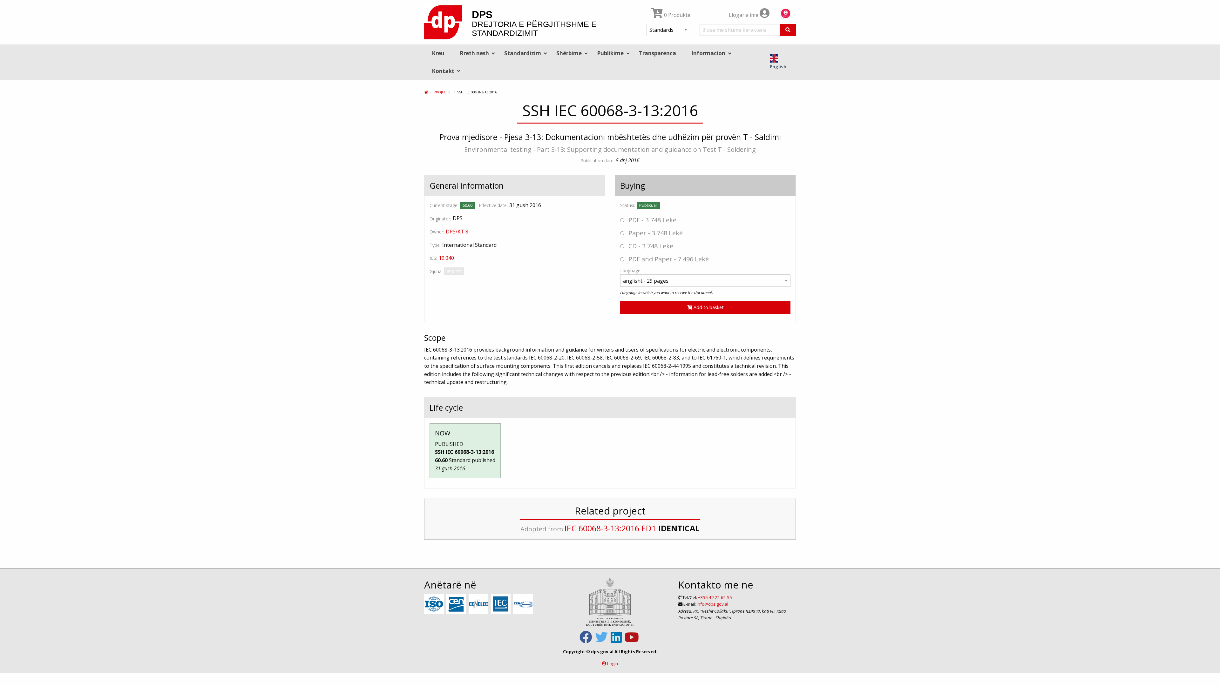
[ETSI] (523, 604)
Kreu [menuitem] (438, 53)
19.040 (446, 257)
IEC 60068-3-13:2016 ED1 (610, 528)
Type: (435, 245)
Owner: (437, 232)
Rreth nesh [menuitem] (474, 53)
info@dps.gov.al (712, 604)
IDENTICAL (679, 528)
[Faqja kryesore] (426, 92)
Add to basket (708, 307)
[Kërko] (788, 30)
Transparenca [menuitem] (657, 53)
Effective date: (493, 205)
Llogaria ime (744, 14)
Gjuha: (436, 271)
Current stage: (444, 205)
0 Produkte (676, 14)
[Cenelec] (479, 604)
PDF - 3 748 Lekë (651, 220)
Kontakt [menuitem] (443, 71)
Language (630, 270)
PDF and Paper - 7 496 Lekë (668, 259)
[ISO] (434, 604)
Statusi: (627, 205)
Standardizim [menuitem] (522, 53)
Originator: (440, 219)
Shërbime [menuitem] (569, 53)
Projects (442, 92)
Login (612, 663)
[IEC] (501, 604)
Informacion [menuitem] (708, 53)
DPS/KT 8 (457, 231)
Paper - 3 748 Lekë (655, 233)
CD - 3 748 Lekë (650, 246)
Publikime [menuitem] (610, 53)
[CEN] (457, 604)
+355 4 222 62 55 (715, 597)
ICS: (433, 258)
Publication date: (597, 161)
